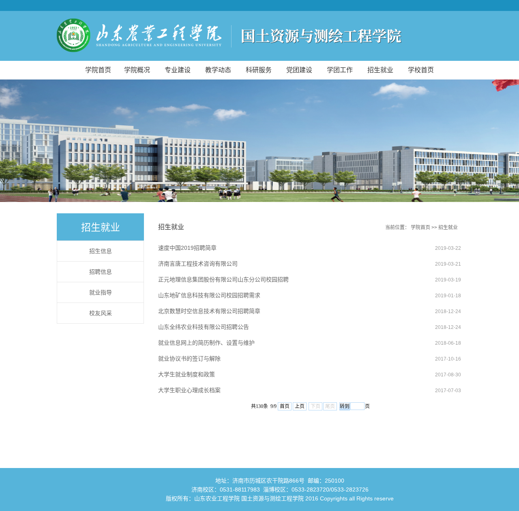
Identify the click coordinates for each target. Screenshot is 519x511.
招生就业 (380, 70)
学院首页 (98, 70)
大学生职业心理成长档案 (189, 390)
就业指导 (100, 292)
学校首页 (421, 70)
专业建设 (178, 70)
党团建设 (299, 70)
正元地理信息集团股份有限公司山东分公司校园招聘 (223, 279)
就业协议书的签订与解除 (189, 358)
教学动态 (218, 70)
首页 (285, 406)
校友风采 (100, 313)
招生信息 (100, 251)
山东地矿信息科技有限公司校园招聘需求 (209, 295)
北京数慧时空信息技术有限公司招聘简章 (209, 311)
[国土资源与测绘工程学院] (259, 36)
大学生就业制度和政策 (186, 374)
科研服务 (259, 70)
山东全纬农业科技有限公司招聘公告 (203, 327)
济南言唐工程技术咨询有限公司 (198, 263)
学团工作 (340, 70)
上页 (300, 406)
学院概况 (137, 70)
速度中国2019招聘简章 (187, 248)
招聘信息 (100, 271)
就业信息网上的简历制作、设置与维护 (206, 342)
